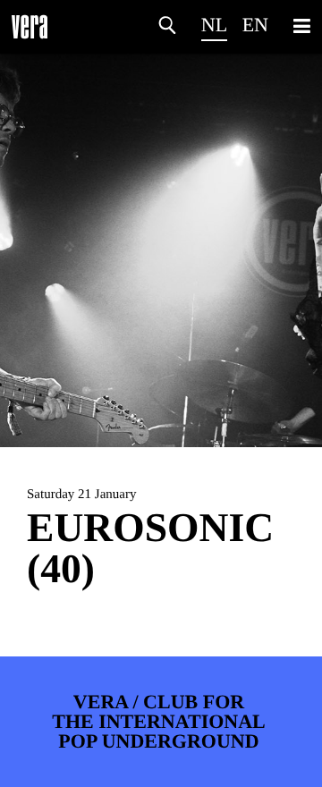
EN (255, 24)
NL (214, 24)
